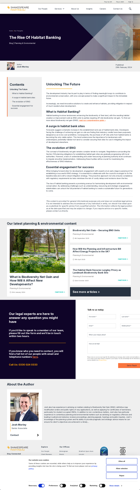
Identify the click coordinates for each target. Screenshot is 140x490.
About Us (75, 9)
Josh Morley (23, 67)
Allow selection (122, 468)
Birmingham (64, 451)
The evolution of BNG (21, 101)
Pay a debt (120, 2)
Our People (42, 9)
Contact (14, 435)
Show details (114, 486)
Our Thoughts (18, 31)
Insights (89, 9)
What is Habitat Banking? (22, 93)
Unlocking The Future (18, 89)
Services (58, 9)
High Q (130, 2)
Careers (103, 9)
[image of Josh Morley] (24, 407)
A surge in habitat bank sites (23, 97)
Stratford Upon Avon (86, 451)
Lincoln (81, 454)
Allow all (121, 461)
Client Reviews (46, 454)
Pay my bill (108, 2)
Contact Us (117, 9)
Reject (121, 476)
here (35, 356)
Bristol (62, 454)
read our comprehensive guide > (92, 120)
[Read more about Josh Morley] (11, 66)
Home (11, 31)
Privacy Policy (102, 360)
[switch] (63, 485)
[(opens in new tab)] (123, 451)
